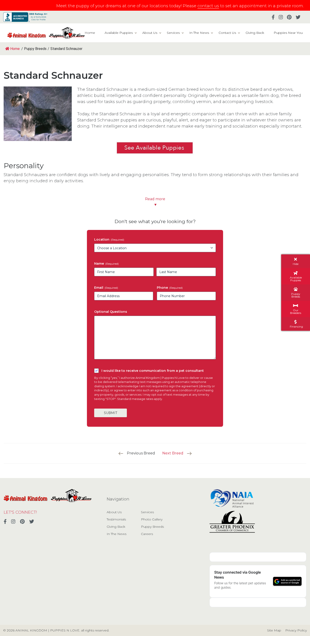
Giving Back (255, 33)
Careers (147, 534)
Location (109, 239)
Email (106, 288)
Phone (170, 288)
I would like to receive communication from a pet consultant (152, 371)
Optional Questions (110, 312)
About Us (149, 33)
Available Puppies (119, 33)
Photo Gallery (151, 519)
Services (173, 33)
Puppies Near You (288, 33)
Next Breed (172, 453)
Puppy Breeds (152, 527)
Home (90, 33)
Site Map (274, 630)
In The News (199, 33)
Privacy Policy (296, 630)
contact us (208, 5)
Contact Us (227, 33)
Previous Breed (141, 453)
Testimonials (116, 519)
